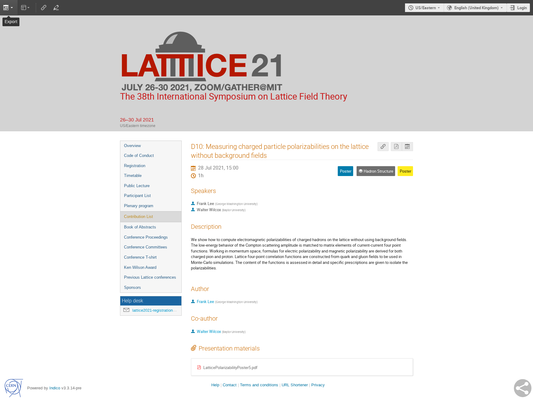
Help (215, 385)
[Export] (9, 7)
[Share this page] (522, 388)
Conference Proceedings (146, 237)
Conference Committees (145, 247)
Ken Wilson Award (140, 267)
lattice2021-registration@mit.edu (161, 310)
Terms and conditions (259, 385)
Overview (132, 145)
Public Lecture (137, 185)
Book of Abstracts (140, 227)
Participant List (137, 195)
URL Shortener (295, 385)
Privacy (318, 385)
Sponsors (132, 287)
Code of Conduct (139, 155)
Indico (54, 388)
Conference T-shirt (140, 257)
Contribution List (138, 216)
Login (522, 7)
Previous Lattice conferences (150, 277)
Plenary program (138, 205)
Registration (134, 165)
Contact (230, 385)
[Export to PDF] (396, 146)
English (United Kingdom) (476, 7)
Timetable (133, 175)
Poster (405, 171)
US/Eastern (425, 7)
